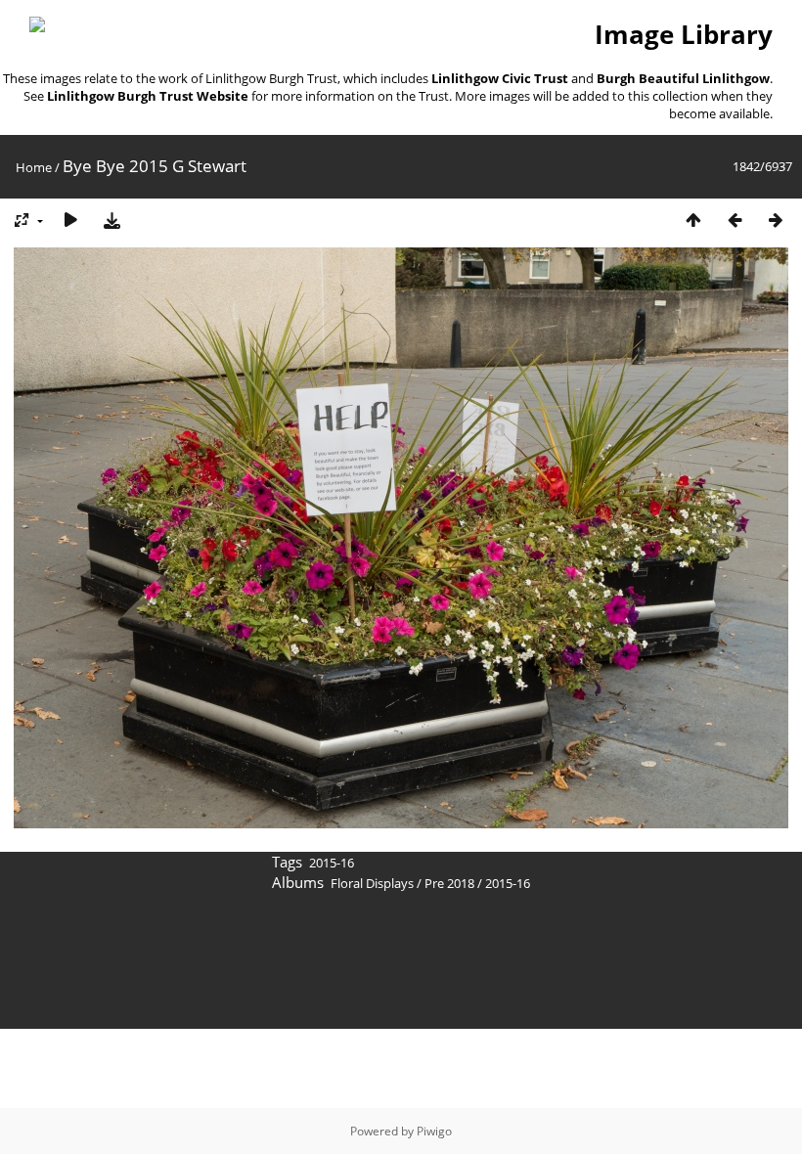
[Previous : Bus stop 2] (734, 219)
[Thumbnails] (693, 219)
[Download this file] (111, 219)
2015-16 (331, 862)
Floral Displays (372, 883)
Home (34, 167)
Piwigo (434, 1131)
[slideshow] (70, 219)
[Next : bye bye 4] (775, 219)
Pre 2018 (449, 883)
